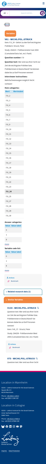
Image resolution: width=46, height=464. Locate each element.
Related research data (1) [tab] (19, 291)
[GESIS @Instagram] (14, 426)
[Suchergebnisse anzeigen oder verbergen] (42, 13)
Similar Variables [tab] (15, 299)
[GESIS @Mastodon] (20, 426)
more (7, 244)
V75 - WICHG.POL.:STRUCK (21, 358)
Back (7, 24)
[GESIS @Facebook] (7, 426)
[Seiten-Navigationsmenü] (44, 3)
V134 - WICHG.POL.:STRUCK (21, 308)
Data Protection (14, 451)
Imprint (4, 451)
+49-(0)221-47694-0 (13, 419)
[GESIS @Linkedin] (10, 426)
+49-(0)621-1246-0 (13, 396)
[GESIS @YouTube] (17, 426)
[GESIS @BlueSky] (3, 426)
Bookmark (14, 281)
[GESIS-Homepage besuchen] (11, 4)
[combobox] (23, 13)
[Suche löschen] (38, 12)
